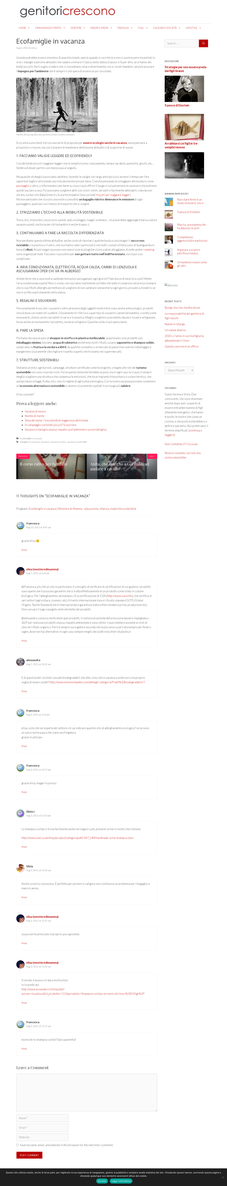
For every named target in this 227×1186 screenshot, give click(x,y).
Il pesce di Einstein (177, 105)
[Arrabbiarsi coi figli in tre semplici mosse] (184, 176)
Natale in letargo (175, 324)
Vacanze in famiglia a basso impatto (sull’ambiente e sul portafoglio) (66, 429)
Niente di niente (34, 416)
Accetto (102, 1181)
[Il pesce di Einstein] (184, 138)
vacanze (45, 441)
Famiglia (123, 27)
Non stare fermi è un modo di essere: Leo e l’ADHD (190, 203)
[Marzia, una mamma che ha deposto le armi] (169, 229)
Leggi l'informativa (121, 1181)
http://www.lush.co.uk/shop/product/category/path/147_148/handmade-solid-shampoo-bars (77, 838)
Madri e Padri (99, 27)
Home (22, 27)
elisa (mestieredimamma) (42, 569)
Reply (24, 549)
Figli (141, 27)
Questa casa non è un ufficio (182, 346)
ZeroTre (75, 27)
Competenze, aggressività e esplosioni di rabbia (192, 240)
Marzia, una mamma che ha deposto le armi (191, 226)
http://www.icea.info (119, 596)
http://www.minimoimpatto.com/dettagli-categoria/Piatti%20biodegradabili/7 (97, 682)
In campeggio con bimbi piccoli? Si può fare (50, 425)
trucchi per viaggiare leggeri (113, 195)
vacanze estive (58, 441)
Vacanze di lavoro (35, 411)
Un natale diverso (175, 330)
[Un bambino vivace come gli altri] (169, 266)
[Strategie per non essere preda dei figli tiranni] (184, 99)
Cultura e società (165, 27)
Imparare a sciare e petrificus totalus (188, 251)
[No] (223, 1177)
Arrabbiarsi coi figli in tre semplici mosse (181, 145)
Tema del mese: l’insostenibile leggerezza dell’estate (56, 420)
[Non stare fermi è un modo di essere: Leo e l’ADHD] (169, 203)
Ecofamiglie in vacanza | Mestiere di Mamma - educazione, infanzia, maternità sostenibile (82, 508)
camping (149, 249)
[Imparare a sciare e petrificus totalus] (169, 254)
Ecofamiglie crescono (31, 438)
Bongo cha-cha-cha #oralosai (182, 307)
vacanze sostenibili (77, 441)
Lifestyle (191, 27)
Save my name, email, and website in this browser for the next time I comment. (66, 1145)
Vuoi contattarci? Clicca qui (181, 444)
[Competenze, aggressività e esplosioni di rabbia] (169, 241)
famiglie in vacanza (30, 441)
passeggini (22, 185)
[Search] (203, 43)
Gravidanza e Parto (48, 27)
